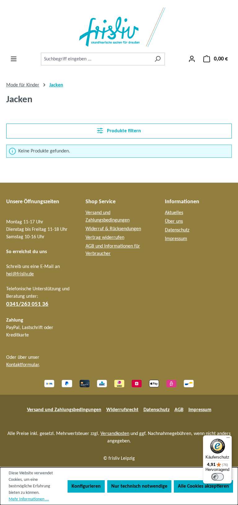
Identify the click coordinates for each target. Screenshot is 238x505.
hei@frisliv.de (20, 274)
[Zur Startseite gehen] (119, 27)
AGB (178, 409)
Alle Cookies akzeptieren (203, 486)
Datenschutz (177, 230)
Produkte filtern (123, 131)
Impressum (176, 238)
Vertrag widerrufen (105, 237)
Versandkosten (114, 433)
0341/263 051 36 (27, 304)
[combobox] (96, 59)
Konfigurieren (86, 486)
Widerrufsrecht (122, 409)
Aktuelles (174, 212)
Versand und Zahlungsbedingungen (64, 409)
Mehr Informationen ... (29, 499)
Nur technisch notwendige (139, 486)
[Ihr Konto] (191, 59)
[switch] (217, 477)
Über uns (174, 221)
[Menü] (13, 59)
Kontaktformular (22, 364)
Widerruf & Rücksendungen (113, 228)
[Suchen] (157, 59)
